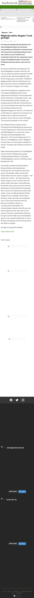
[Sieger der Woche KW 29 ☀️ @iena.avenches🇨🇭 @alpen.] (17, 532)
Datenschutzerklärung (26, 591)
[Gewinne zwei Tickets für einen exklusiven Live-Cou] (17, 513)
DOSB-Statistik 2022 (7, 231)
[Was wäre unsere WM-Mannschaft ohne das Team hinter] (17, 461)
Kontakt (9, 591)
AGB (13, 593)
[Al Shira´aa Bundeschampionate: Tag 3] (8, 13)
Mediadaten (19, 593)
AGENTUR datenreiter (26, 588)
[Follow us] (29, 7)
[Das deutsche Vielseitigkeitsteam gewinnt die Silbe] (17, 480)
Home (3, 591)
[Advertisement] (17, 376)
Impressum (16, 591)
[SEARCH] (32, 7)
